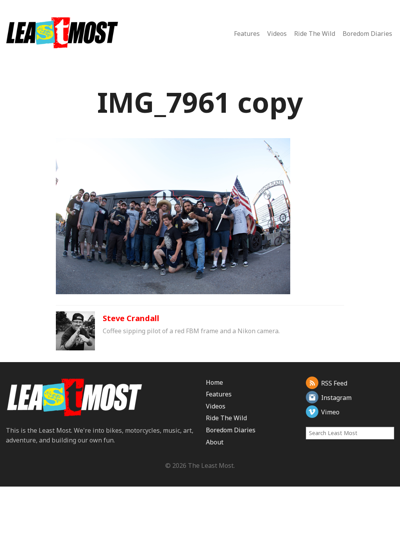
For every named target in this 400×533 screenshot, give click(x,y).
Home (214, 382)
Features (247, 33)
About (214, 442)
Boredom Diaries (367, 33)
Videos (277, 33)
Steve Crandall (131, 318)
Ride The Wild (314, 33)
